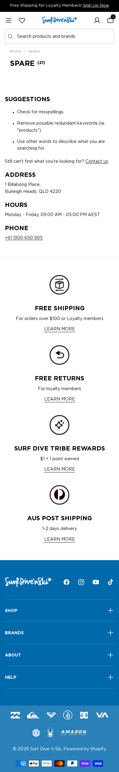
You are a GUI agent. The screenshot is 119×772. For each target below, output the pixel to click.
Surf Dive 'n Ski (45, 749)
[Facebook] (66, 582)
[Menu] (8, 20)
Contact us (96, 161)
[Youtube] (95, 582)
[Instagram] (81, 582)
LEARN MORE (59, 329)
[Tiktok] (110, 582)
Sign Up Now (96, 6)
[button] (97, 20)
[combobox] (59, 36)
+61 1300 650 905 (24, 238)
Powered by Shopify (84, 749)
